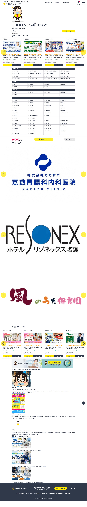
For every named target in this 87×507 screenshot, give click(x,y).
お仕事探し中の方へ (20, 493)
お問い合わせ (67, 493)
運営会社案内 (52, 493)
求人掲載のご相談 (44, 493)
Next (83, 52)
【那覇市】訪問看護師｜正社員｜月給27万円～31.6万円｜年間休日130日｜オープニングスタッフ (12, 57)
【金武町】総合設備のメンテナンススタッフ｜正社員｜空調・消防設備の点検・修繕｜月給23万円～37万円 (75, 57)
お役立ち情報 (36, 493)
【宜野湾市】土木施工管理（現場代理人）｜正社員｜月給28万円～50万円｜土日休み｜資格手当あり (33, 57)
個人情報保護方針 (59, 493)
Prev (3, 52)
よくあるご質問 (29, 493)
